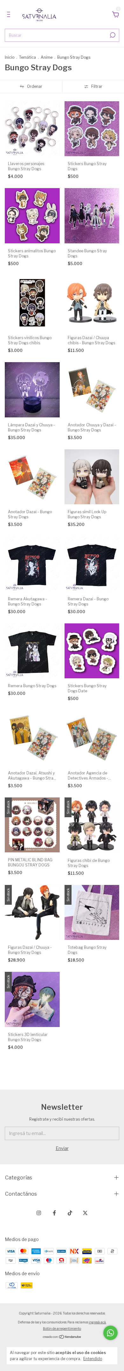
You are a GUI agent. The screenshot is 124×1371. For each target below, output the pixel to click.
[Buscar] (112, 35)
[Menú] (10, 15)
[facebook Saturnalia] (54, 1212)
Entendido (92, 1358)
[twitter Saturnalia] (85, 1212)
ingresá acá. (97, 1322)
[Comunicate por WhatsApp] (110, 1333)
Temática (27, 57)
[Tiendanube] (62, 1337)
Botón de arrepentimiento (62, 1328)
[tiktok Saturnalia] (69, 1212)
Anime (46, 57)
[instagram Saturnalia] (38, 1212)
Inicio (9, 57)
